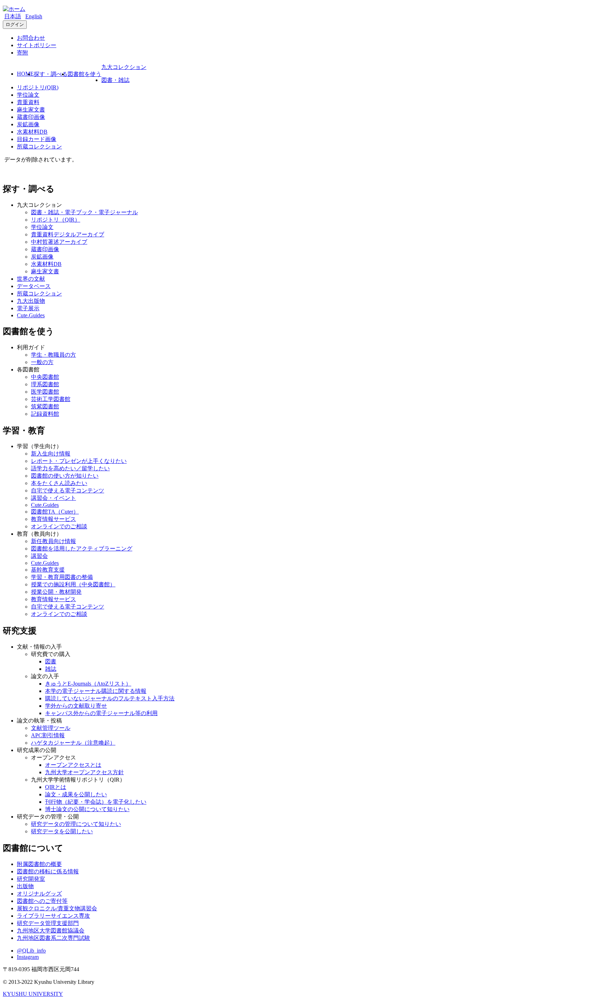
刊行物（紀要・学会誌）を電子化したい (95, 802)
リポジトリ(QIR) (37, 87)
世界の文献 (31, 279)
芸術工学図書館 (50, 399)
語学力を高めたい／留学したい (70, 468)
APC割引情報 (48, 735)
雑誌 (50, 669)
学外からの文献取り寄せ (76, 706)
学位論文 (28, 95)
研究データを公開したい (62, 831)
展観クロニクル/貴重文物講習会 (57, 908)
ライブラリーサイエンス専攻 (53, 916)
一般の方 (42, 362)
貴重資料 (28, 102)
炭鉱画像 (28, 124)
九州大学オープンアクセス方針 (84, 772)
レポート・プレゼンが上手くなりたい (79, 461)
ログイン (15, 24)
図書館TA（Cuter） (55, 512)
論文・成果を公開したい (76, 794)
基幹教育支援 (48, 570)
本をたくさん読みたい (59, 483)
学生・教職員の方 (53, 355)
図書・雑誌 (115, 80)
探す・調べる (51, 74)
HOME (25, 74)
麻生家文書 (31, 110)
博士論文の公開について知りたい (87, 809)
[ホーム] (14, 9)
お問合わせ (31, 38)
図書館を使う (84, 74)
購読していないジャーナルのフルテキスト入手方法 (110, 698)
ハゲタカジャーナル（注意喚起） (73, 743)
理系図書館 (45, 384)
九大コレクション (123, 67)
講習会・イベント (53, 498)
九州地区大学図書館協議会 (50, 931)
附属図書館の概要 (39, 864)
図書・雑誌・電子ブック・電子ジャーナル (84, 212)
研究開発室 (31, 879)
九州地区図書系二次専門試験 (53, 938)
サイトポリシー (36, 45)
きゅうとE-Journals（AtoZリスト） (88, 684)
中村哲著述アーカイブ (59, 242)
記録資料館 (45, 414)
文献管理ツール (50, 728)
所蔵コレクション (39, 146)
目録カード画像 (36, 139)
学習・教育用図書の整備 (62, 577)
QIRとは (55, 787)
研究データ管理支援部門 (48, 923)
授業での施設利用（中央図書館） (73, 584)
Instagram (28, 957)
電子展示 (28, 308)
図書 (50, 661)
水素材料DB (32, 132)
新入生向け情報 (50, 454)
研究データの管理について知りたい (76, 824)
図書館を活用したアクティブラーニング (81, 549)
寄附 (22, 53)
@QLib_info (31, 951)
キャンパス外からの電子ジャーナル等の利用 (101, 713)
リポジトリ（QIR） (55, 220)
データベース (34, 286)
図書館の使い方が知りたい (65, 476)
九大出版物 (31, 301)
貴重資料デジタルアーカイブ (67, 234)
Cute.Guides (31, 315)
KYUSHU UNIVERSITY (33, 994)
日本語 (12, 16)
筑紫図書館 (45, 406)
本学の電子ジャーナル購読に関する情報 (95, 691)
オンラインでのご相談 (59, 526)
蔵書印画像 (31, 117)
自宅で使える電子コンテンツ (67, 490)
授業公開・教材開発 (56, 592)
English (33, 16)
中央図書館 (45, 377)
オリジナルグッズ (39, 894)
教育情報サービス (53, 519)
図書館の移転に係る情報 (48, 871)
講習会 (39, 556)
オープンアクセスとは (73, 765)
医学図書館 (45, 392)
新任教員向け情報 (53, 541)
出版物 (25, 886)
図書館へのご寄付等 (42, 901)
